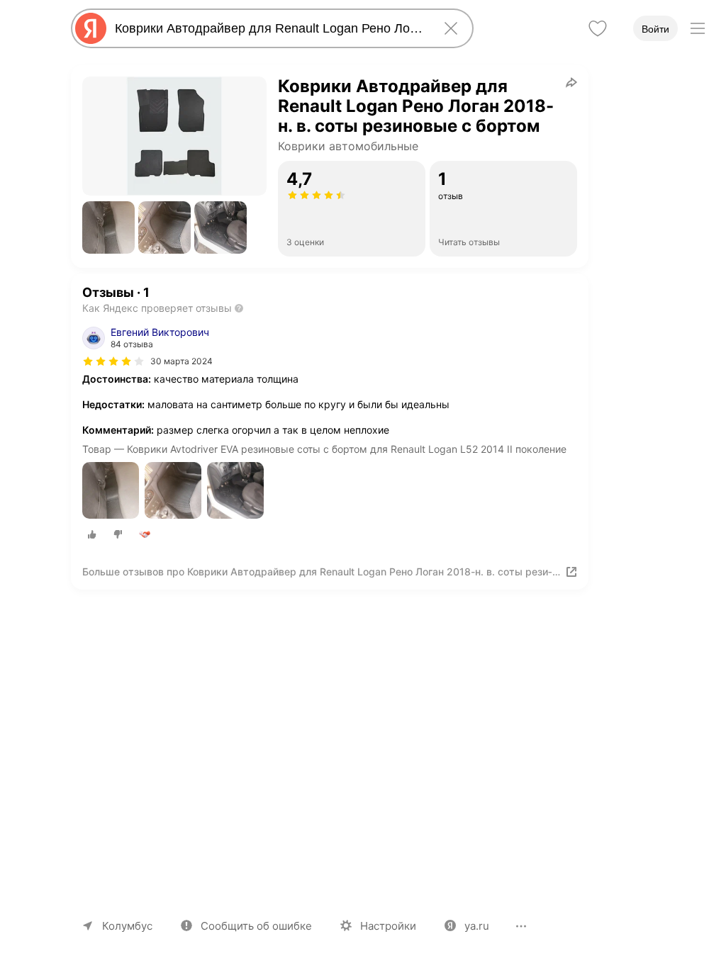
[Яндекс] (90, 28)
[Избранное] (597, 28)
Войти (655, 29)
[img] (113, 361)
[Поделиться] (571, 82)
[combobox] (269, 28)
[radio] (92, 534)
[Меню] (697, 28)
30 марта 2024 (181, 361)
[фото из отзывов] (110, 491)
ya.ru (476, 926)
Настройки (388, 926)
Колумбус (127, 926)
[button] (108, 227)
